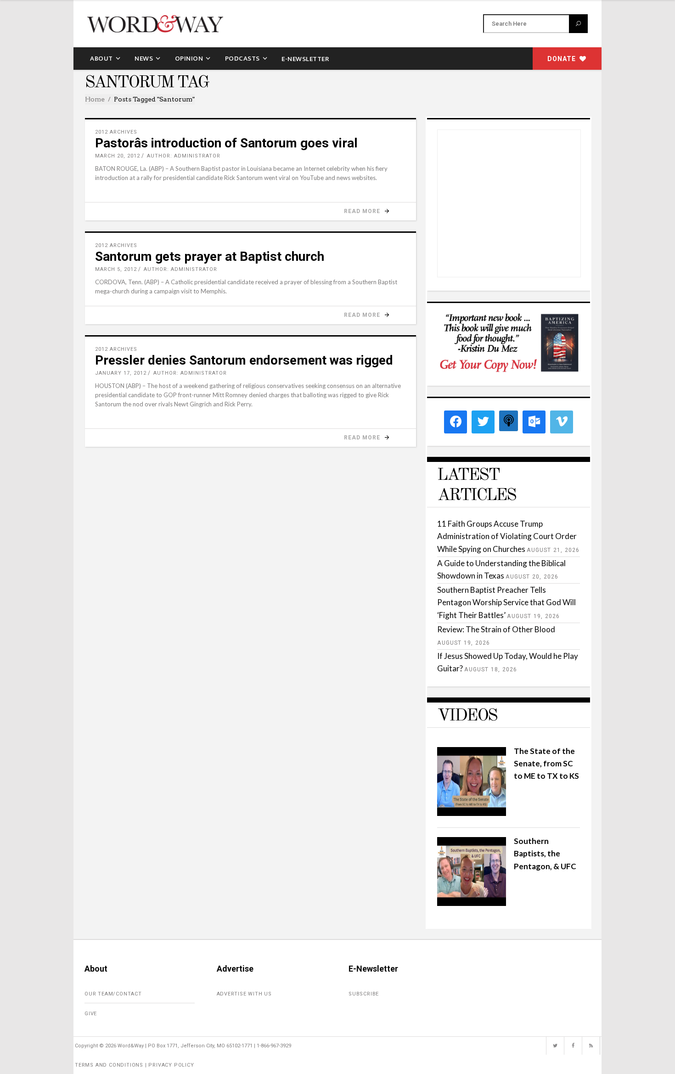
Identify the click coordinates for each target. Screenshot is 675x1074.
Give (90, 1014)
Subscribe (364, 994)
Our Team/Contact (113, 994)
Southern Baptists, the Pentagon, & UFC (545, 853)
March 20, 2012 (117, 156)
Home (95, 99)
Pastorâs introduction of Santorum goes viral (226, 143)
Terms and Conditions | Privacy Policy (134, 1065)
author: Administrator (183, 156)
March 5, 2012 (116, 269)
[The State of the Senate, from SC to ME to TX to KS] (471, 813)
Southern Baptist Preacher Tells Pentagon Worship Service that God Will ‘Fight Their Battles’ (506, 602)
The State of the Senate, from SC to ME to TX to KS (546, 763)
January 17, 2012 (120, 373)
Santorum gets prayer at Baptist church (209, 256)
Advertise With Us (244, 994)
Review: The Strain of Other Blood (496, 629)
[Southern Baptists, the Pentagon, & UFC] (471, 903)
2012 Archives (116, 132)
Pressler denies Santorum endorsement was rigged (244, 360)
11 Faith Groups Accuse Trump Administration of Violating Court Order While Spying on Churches (507, 536)
